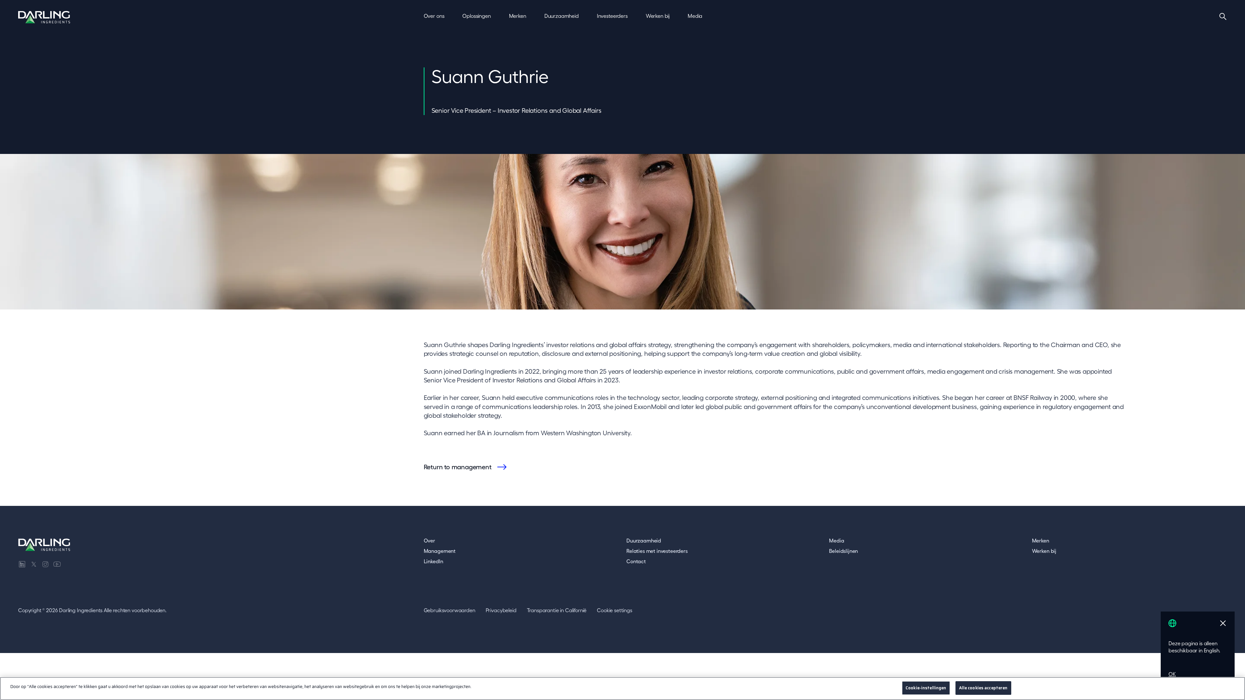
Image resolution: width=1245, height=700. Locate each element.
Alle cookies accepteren (983, 687)
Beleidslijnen (843, 551)
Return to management (458, 467)
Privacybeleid (501, 610)
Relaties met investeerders (657, 551)
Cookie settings (614, 610)
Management (440, 551)
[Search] (1223, 16)
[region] (622, 688)
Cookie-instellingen (926, 687)
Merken (1040, 540)
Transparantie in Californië (557, 610)
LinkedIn (433, 561)
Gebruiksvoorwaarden (449, 610)
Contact (636, 561)
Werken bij (1044, 551)
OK (1172, 674)
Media (836, 540)
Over (429, 540)
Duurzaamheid (643, 540)
